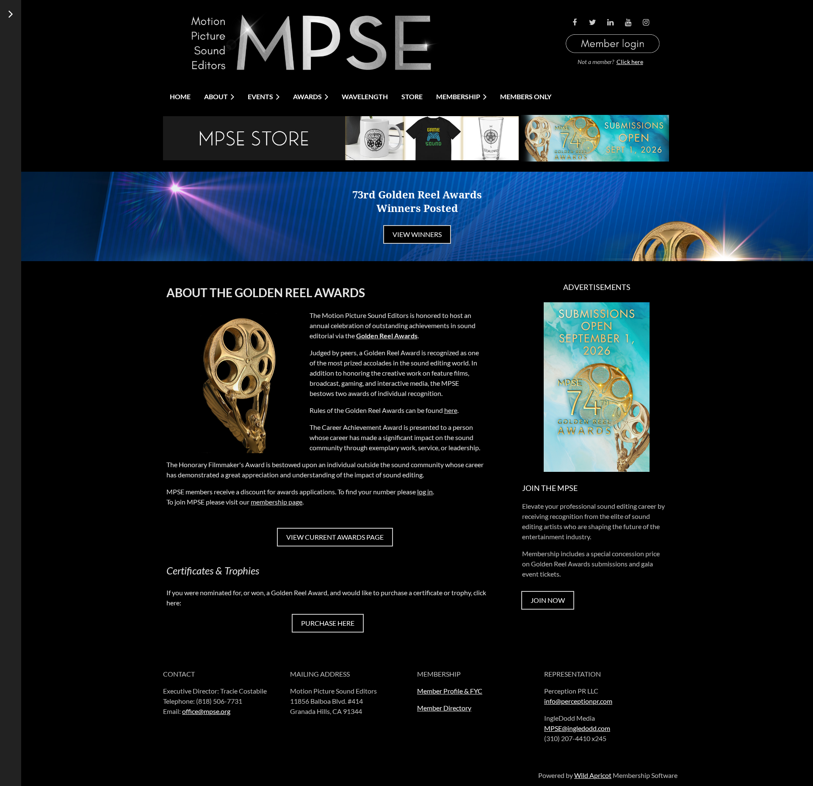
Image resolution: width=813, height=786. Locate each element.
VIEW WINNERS (417, 234)
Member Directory (444, 708)
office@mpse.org (206, 711)
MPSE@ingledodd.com (577, 728)
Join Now (548, 600)
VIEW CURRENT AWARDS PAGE (335, 537)
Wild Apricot (592, 775)
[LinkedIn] (610, 22)
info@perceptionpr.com (578, 701)
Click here (630, 61)
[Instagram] (646, 22)
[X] (592, 22)
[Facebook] (574, 22)
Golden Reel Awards (387, 336)
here (450, 410)
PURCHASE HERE (327, 623)
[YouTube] (628, 22)
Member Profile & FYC (449, 691)
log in (425, 492)
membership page (276, 502)
